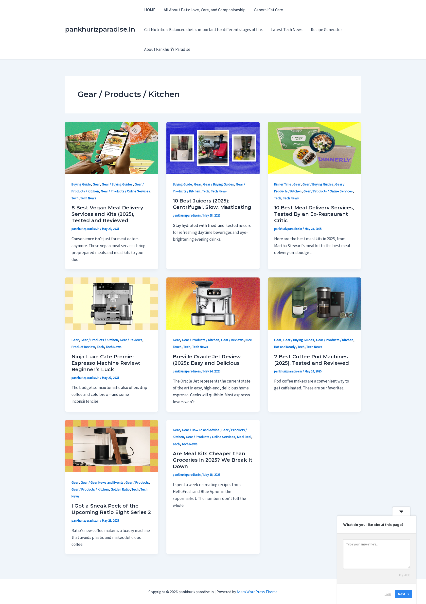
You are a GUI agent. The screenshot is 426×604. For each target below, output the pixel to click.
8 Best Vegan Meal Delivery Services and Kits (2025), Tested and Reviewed (107, 214)
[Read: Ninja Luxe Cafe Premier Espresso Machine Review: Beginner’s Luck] (111, 303)
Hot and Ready (285, 347)
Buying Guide (81, 184)
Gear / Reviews (131, 340)
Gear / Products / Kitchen (99, 340)
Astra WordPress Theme (257, 591)
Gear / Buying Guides (117, 184)
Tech (74, 198)
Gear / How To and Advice (200, 430)
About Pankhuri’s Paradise (167, 49)
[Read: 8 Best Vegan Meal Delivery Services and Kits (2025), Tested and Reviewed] (111, 147)
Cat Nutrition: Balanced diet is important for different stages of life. (203, 29)
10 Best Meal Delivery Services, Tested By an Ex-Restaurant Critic (314, 214)
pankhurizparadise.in (100, 29)
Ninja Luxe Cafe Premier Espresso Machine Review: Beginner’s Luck (105, 363)
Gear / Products (137, 482)
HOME (149, 10)
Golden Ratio (120, 489)
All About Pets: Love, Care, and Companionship (205, 10)
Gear (96, 184)
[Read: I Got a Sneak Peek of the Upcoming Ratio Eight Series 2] (111, 445)
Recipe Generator (326, 29)
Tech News (88, 198)
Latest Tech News (286, 29)
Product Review (83, 347)
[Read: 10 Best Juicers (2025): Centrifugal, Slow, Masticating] (212, 147)
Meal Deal (244, 437)
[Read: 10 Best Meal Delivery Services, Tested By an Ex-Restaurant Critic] (314, 147)
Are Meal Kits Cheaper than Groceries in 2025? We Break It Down (212, 460)
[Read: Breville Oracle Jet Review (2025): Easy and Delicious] (212, 303)
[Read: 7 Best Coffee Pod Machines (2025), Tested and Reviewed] (314, 303)
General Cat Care (268, 10)
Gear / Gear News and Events (102, 482)
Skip (388, 594)
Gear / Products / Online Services (125, 191)
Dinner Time (282, 184)
